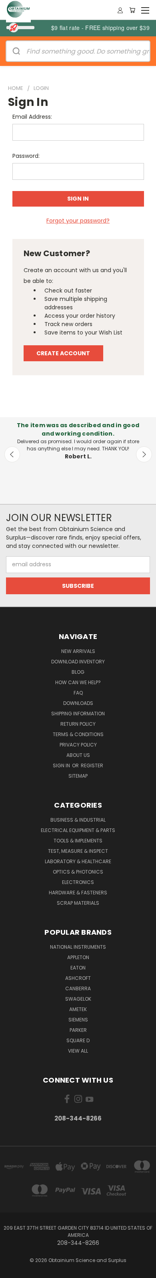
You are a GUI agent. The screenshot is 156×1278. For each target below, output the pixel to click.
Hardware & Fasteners (78, 892)
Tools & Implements (78, 840)
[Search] (16, 51)
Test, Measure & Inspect (78, 851)
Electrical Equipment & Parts (78, 830)
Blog (78, 672)
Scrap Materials (78, 903)
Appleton (78, 957)
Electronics (78, 882)
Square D (78, 1040)
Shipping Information (78, 713)
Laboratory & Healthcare (78, 861)
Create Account (63, 353)
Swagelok (78, 998)
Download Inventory (78, 661)
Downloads (78, 703)
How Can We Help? (78, 682)
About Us (78, 755)
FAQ (78, 692)
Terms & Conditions (78, 734)
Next (144, 454)
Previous (12, 454)
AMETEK (78, 1009)
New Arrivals (78, 651)
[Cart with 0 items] (132, 10)
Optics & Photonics (78, 871)
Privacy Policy (78, 744)
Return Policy (78, 724)
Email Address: (32, 117)
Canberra (78, 988)
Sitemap (78, 775)
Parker (78, 1030)
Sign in (62, 765)
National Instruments (78, 947)
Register (92, 765)
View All (78, 1050)
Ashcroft (78, 978)
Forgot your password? (78, 221)
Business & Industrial (78, 819)
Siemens (78, 1019)
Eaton (78, 967)
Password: (26, 156)
